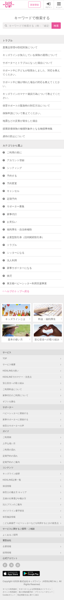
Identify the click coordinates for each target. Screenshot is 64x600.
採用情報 (7, 552)
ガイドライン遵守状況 (13, 510)
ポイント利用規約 (10, 592)
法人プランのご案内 (12, 504)
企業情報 (7, 546)
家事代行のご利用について (15, 395)
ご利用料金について (12, 389)
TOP (5, 358)
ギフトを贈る (9, 401)
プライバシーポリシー (44, 592)
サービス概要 (9, 364)
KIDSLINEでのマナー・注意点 (17, 376)
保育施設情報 (9, 516)
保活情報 (7, 485)
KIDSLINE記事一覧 (12, 479)
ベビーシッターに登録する (15, 413)
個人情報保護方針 (26, 592)
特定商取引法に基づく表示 (28, 595)
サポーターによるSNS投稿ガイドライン (35, 589)
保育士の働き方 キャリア (15, 492)
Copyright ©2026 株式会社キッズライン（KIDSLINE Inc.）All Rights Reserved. (32, 583)
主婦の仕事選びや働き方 (14, 498)
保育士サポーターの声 (13, 425)
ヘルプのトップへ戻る (16, 291)
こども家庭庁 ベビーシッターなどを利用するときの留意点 (31, 522)
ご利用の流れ (9, 449)
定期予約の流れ (10, 455)
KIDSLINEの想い (11, 370)
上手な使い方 (9, 443)
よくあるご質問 (10, 534)
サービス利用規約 (10, 589)
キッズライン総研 (11, 473)
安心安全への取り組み (13, 382)
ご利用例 (7, 437)
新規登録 (34, 4)
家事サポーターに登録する (15, 419)
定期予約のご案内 (11, 461)
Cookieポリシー (9, 595)
